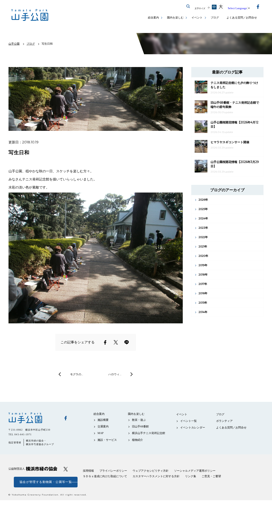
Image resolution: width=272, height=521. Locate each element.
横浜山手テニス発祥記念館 (148, 433)
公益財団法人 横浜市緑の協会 (32, 469)
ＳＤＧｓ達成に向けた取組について (105, 476)
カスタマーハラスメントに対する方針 (156, 476)
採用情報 (88, 470)
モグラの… (76, 374)
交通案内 (103, 426)
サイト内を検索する (188, 6)
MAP (100, 433)
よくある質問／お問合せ (242, 17)
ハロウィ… (114, 374)
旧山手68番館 (140, 426)
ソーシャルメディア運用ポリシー (194, 470)
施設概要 (103, 419)
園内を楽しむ (175, 17)
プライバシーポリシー (113, 470)
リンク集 (190, 476)
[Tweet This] (116, 342)
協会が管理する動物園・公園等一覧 (46, 482)
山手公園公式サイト (29, 15)
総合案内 (153, 17)
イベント (197, 17)
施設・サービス (107, 439)
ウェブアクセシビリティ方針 (151, 470)
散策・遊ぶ (139, 419)
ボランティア (224, 421)
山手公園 (32, 418)
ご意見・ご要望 (211, 476)
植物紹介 (137, 439)
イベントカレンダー (192, 427)
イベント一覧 (188, 421)
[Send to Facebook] (105, 342)
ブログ (215, 17)
